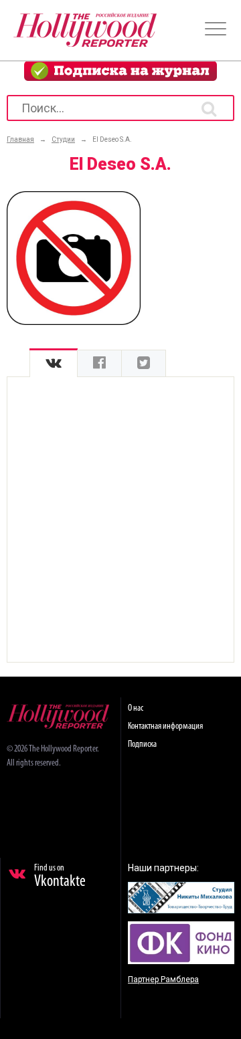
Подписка (142, 744)
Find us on (60, 876)
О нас (135, 708)
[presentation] (53, 363)
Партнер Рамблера (163, 979)
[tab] (53, 363)
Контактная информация (165, 726)
